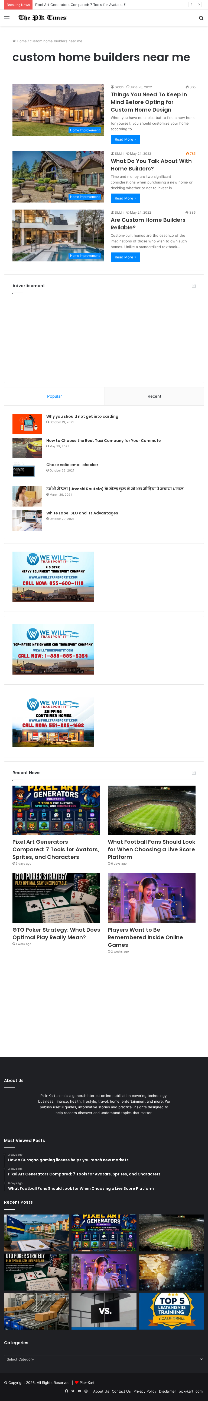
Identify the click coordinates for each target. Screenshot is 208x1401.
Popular (54, 396)
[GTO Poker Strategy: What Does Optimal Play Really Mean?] (56, 898)
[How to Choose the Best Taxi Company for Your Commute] (27, 448)
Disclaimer (167, 1391)
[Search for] (201, 20)
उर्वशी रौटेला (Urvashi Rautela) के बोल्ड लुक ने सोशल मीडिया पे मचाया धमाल (115, 489)
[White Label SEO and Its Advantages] (27, 520)
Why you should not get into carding (82, 416)
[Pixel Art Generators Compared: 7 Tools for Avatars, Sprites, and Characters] (56, 810)
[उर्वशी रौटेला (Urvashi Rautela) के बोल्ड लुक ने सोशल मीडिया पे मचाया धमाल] (27, 496)
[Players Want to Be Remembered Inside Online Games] (152, 898)
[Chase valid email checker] (27, 472)
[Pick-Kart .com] (42, 18)
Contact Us (121, 1391)
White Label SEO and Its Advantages (82, 513)
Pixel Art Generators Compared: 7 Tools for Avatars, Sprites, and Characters (99, 4)
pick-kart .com (191, 1391)
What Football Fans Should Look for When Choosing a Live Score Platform (151, 849)
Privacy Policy (145, 1391)
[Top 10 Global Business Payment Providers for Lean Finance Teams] (171, 1272)
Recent (154, 396)
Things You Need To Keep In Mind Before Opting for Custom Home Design (149, 102)
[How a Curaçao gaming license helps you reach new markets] (36, 1233)
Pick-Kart (87, 1382)
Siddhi (119, 87)
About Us (101, 1391)
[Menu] (6, 20)
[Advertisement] (104, 337)
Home (21, 41)
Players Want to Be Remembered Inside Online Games (145, 937)
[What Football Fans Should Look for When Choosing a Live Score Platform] (152, 810)
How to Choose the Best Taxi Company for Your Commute (103, 440)
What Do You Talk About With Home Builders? (151, 164)
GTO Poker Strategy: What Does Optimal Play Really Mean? (56, 933)
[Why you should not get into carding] (27, 424)
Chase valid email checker (72, 464)
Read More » (125, 139)
